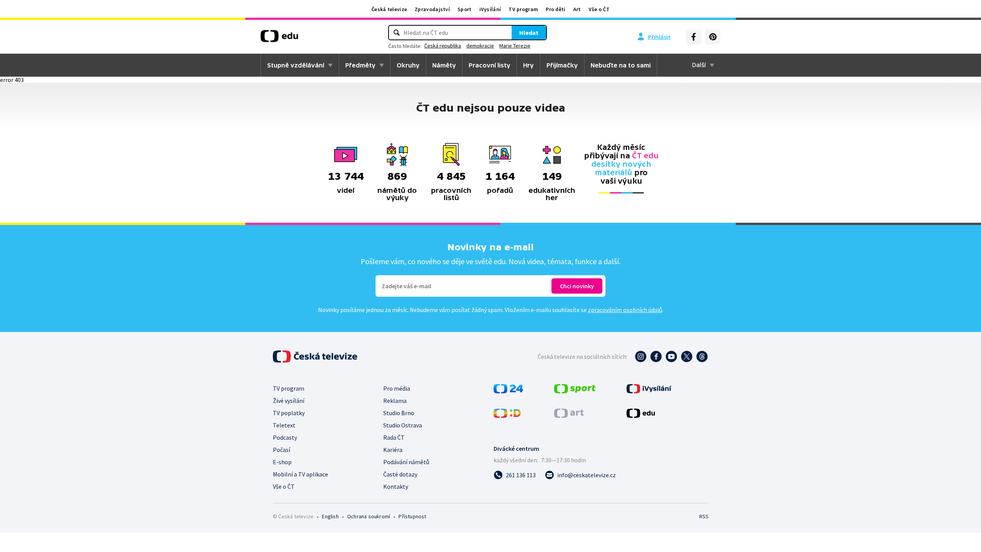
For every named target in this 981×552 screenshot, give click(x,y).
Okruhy (408, 65)
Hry (528, 65)
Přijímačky (562, 65)
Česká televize (389, 9)
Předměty (360, 65)
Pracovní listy (489, 65)
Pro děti (555, 9)
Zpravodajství (432, 9)
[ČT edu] (279, 38)
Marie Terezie (514, 45)
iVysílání (490, 9)
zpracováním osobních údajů (625, 310)
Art (577, 9)
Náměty (444, 65)
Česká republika (442, 45)
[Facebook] (693, 36)
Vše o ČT (599, 9)
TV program (523, 9)
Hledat (528, 32)
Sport (465, 9)
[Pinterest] (712, 36)
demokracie (480, 45)
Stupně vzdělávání (295, 65)
